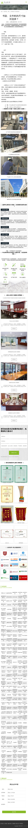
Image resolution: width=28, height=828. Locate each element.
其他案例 (19, 297)
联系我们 (21, 823)
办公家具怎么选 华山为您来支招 (12, 24)
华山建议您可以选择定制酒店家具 (18, 105)
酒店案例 (16, 297)
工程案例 (13, 823)
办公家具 (18, 35)
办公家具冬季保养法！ (19, 26)
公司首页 (2, 823)
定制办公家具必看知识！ (15, 107)
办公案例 (4, 297)
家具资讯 (5, 11)
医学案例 (8, 297)
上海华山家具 (12, 21)
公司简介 (6, 823)
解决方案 (9, 823)
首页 (2, 11)
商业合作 (17, 823)
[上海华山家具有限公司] (6, 3)
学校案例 (12, 297)
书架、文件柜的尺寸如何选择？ (14, 11)
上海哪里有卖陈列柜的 (15, 25)
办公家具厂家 (11, 85)
